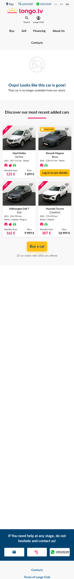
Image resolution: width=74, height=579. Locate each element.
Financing (39, 31)
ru (61, 4)
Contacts (37, 42)
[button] (27, 20)
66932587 (27, 4)
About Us (59, 31)
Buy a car (37, 246)
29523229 (46, 4)
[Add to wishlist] (31, 129)
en (67, 4)
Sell (24, 31)
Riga (11, 4)
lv (55, 4)
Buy (11, 31)
